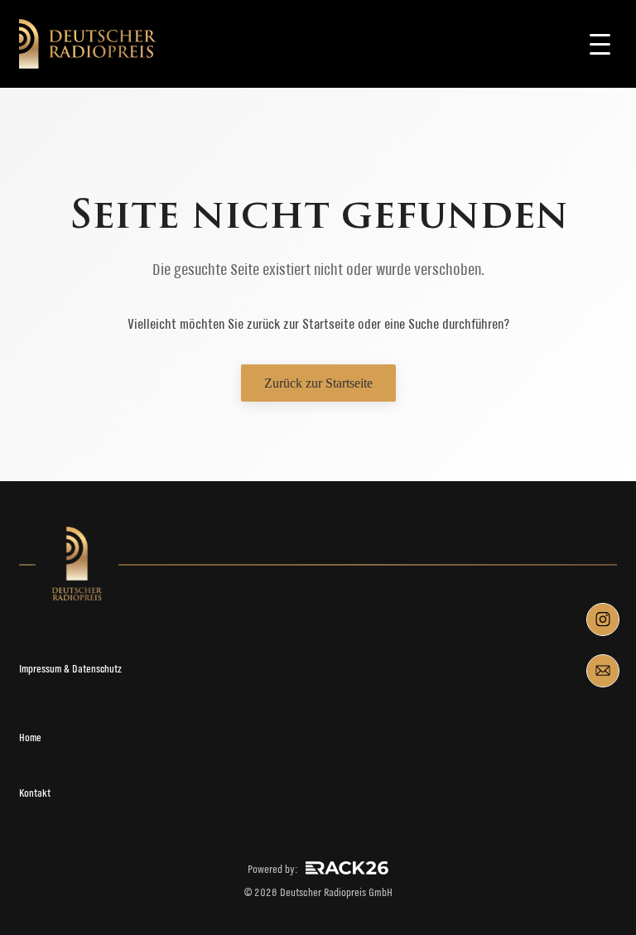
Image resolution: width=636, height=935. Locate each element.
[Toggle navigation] (600, 43)
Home (30, 737)
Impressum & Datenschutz (70, 669)
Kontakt (35, 793)
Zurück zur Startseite (318, 383)
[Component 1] (602, 619)
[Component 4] (602, 670)
